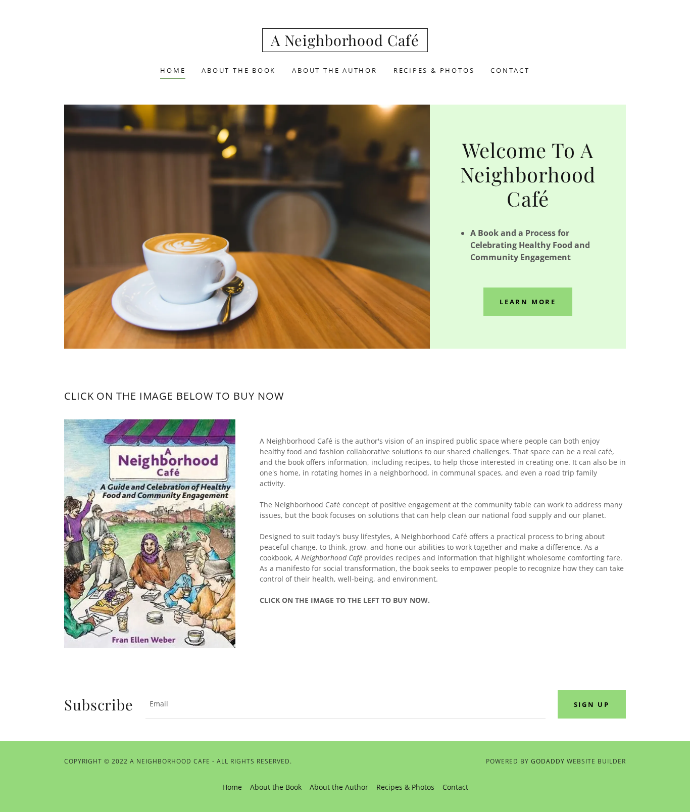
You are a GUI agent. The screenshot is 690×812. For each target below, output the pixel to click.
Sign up (592, 704)
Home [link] (172, 70)
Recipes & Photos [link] (434, 70)
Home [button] (232, 787)
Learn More (528, 301)
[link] (344, 43)
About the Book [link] (239, 70)
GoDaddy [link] (548, 761)
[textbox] (345, 704)
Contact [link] (509, 70)
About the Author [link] (334, 70)
